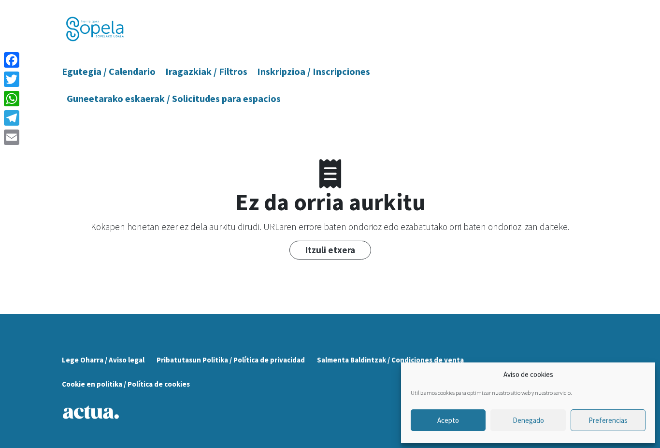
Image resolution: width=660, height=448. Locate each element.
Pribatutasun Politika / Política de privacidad (231, 359)
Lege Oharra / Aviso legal (103, 359)
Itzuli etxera (330, 250)
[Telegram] (11, 118)
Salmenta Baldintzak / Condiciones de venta (390, 359)
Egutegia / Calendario (109, 71)
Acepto (448, 420)
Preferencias (608, 420)
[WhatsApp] (11, 98)
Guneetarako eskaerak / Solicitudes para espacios (174, 98)
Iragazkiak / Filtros (206, 71)
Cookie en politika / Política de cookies (126, 384)
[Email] (11, 137)
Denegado (528, 420)
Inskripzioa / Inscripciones (313, 71)
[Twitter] (11, 79)
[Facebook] (11, 60)
